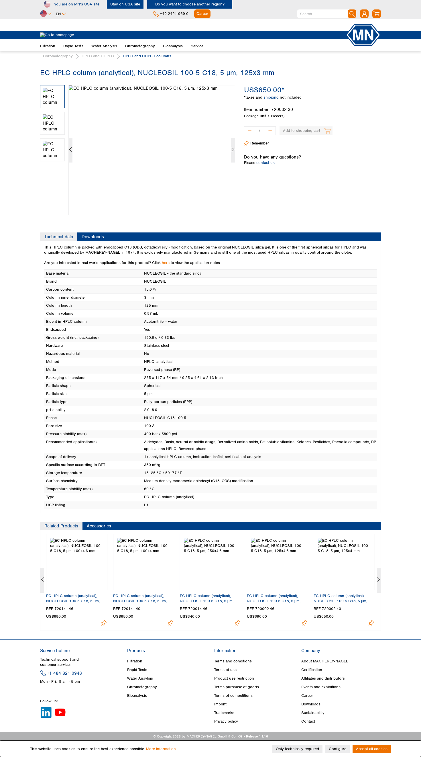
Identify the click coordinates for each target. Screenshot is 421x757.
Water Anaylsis (140, 678)
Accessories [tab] (99, 526)
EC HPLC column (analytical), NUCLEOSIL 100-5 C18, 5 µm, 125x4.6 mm (273, 598)
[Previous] (70, 150)
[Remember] (103, 623)
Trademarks (224, 712)
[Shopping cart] (376, 13)
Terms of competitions (233, 695)
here (166, 262)
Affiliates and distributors (323, 678)
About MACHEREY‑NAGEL (324, 661)
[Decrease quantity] (249, 130)
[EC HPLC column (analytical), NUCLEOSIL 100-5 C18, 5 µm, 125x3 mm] (152, 150)
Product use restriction (234, 678)
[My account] (364, 13)
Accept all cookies (371, 748)
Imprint (220, 704)
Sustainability (312, 712)
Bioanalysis (137, 695)
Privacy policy (226, 721)
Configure (337, 748)
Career (307, 695)
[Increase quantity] (270, 130)
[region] (138, 146)
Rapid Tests (137, 669)
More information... (162, 748)
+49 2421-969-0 (174, 13)
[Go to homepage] (192, 35)
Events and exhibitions (321, 686)
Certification (311, 669)
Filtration (134, 661)
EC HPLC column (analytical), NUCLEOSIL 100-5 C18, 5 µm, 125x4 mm (340, 598)
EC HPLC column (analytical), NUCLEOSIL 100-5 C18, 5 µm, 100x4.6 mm (73, 598)
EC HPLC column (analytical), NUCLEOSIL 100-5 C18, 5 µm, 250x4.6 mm (206, 598)
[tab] (58, 236)
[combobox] (326, 13)
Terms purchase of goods (236, 686)
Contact (308, 721)
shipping (271, 97)
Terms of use (225, 669)
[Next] (233, 150)
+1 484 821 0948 (64, 673)
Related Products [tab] (61, 526)
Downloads (310, 704)
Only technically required (297, 748)
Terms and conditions (233, 661)
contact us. (266, 162)
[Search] (352, 13)
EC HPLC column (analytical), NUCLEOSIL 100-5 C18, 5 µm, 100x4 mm (140, 598)
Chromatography (142, 686)
